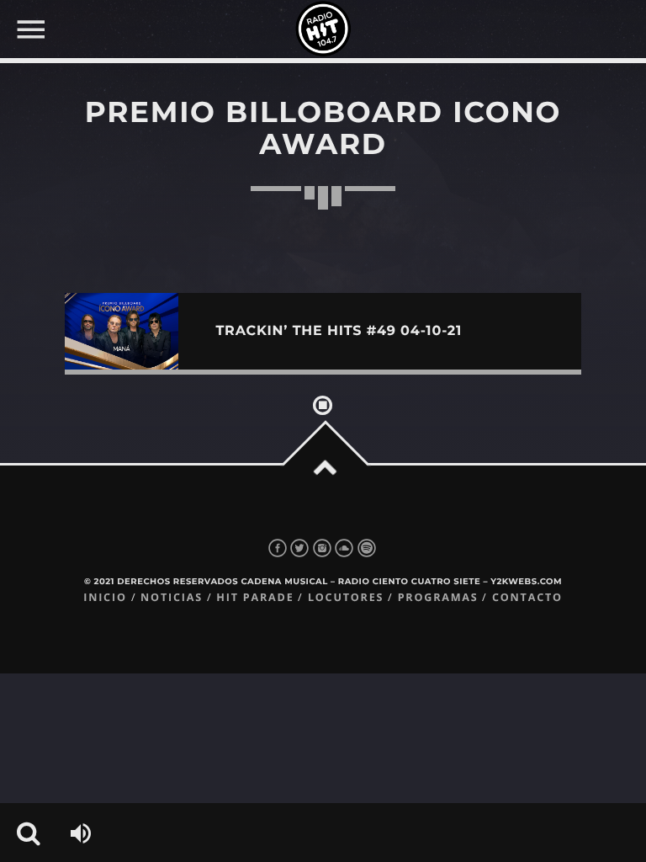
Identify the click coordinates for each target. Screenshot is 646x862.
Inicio (105, 597)
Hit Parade (255, 597)
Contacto (527, 597)
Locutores (346, 597)
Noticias (171, 597)
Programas (438, 597)
